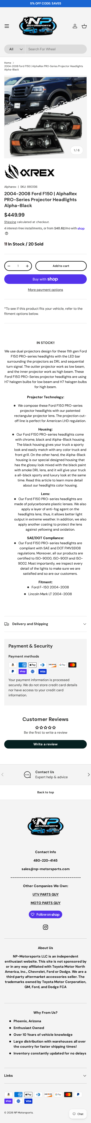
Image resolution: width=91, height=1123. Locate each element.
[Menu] (6, 26)
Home (7, 62)
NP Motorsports (23, 1112)
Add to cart (61, 266)
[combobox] (45, 49)
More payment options (45, 289)
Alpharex (10, 187)
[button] (84, 26)
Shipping (10, 222)
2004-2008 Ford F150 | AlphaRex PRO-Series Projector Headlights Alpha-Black (43, 67)
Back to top (45, 792)
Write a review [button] (45, 744)
